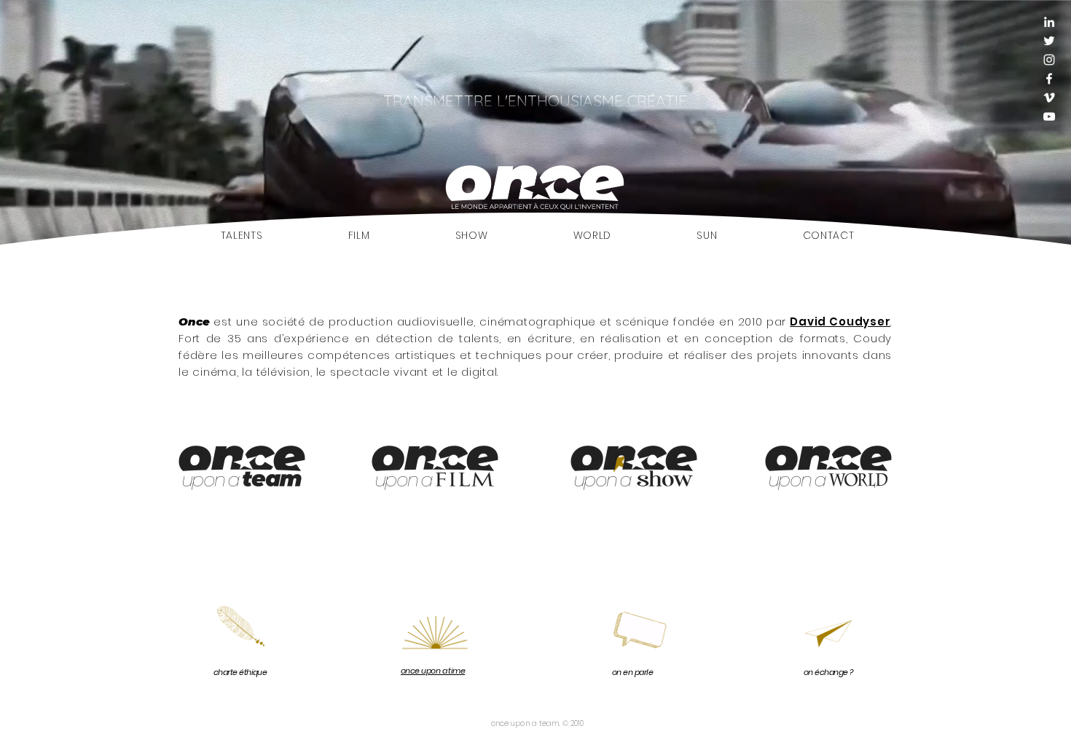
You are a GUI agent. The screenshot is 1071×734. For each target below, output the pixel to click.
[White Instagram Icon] (1049, 59)
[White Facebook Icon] (1049, 78)
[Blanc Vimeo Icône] (1049, 97)
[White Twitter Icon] (1049, 40)
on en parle (632, 672)
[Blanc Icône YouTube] (1049, 116)
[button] (240, 634)
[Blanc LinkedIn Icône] (1049, 22)
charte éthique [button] (240, 672)
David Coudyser (840, 321)
